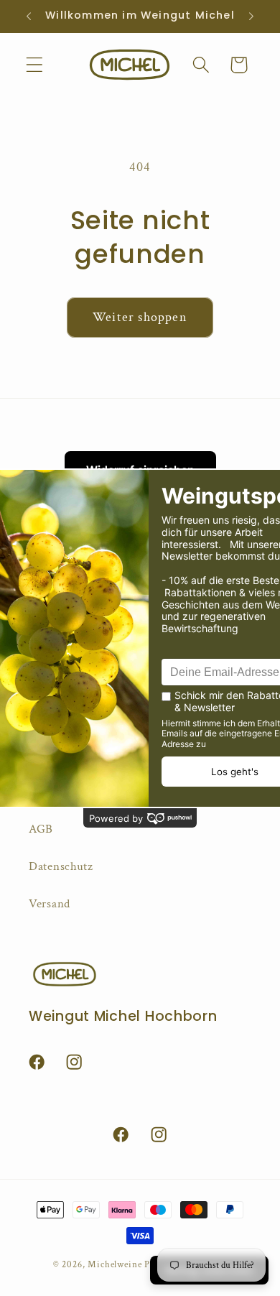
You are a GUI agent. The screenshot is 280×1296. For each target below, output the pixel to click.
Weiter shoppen (140, 317)
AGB (41, 829)
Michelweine (114, 1264)
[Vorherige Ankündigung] (29, 16)
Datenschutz (61, 866)
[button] (35, 65)
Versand (49, 904)
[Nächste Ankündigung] (251, 16)
